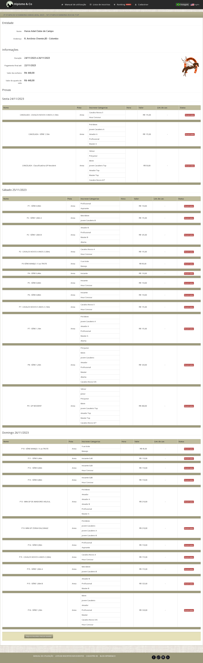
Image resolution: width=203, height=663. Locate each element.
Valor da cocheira (14, 73)
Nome (19, 31)
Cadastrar (143, 4)
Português (184, 4)
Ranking (123, 4)
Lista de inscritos (101, 4)
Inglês (197, 4)
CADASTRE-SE (92, 656)
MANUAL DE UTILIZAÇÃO (43, 656)
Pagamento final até (13, 65)
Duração (18, 58)
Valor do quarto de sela (14, 81)
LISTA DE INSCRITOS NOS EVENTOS (69, 656)
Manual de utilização (75, 4)
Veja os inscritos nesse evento (39, 636)
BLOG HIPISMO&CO (107, 656)
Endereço (18, 38)
